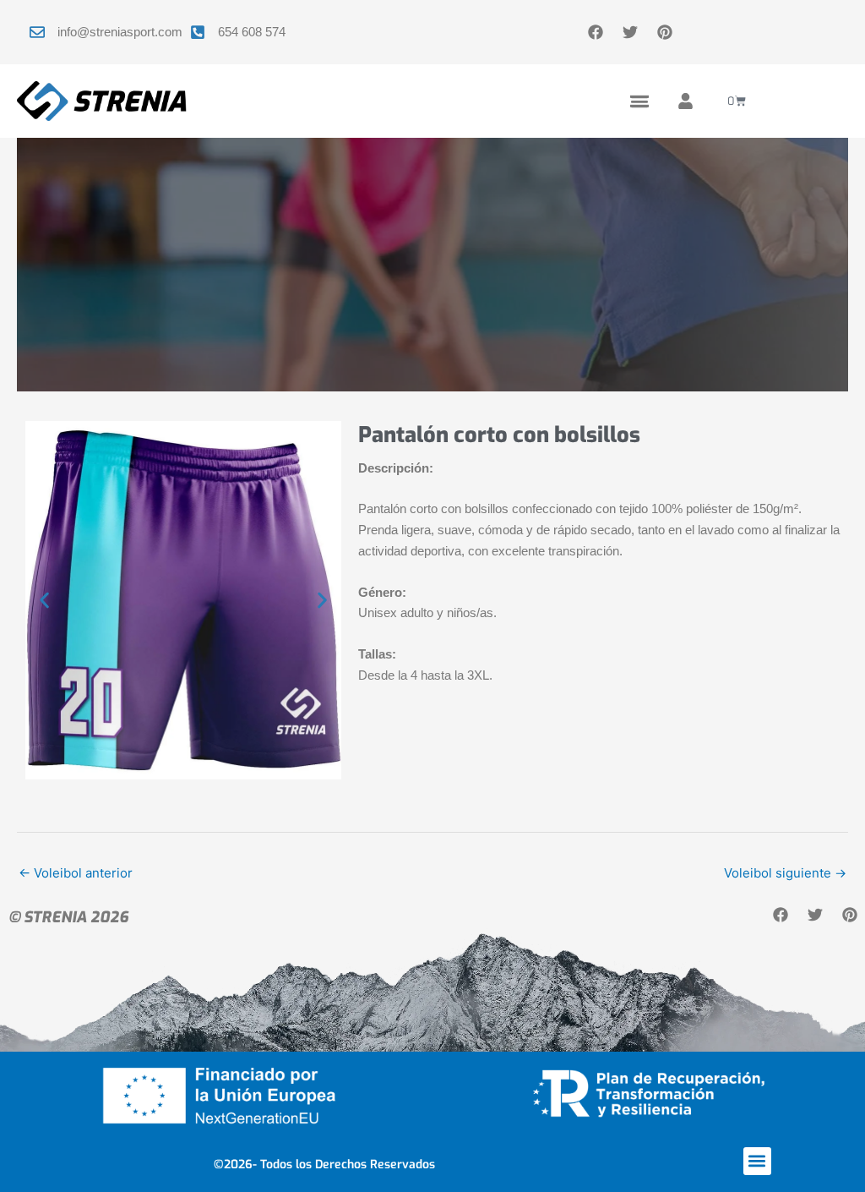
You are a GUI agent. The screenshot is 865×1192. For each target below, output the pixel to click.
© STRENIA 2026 (68, 917)
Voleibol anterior (76, 873)
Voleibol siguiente (785, 873)
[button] (639, 101)
